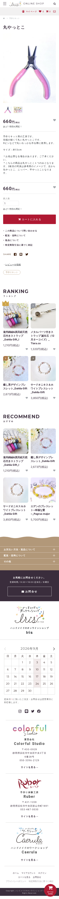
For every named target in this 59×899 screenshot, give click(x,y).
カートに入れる (31, 219)
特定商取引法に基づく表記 (19, 245)
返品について (12, 240)
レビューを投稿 (13, 264)
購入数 (6, 198)
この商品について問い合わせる (21, 230)
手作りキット (14, 18)
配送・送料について (15, 235)
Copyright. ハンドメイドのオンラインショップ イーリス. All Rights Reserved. (29, 892)
